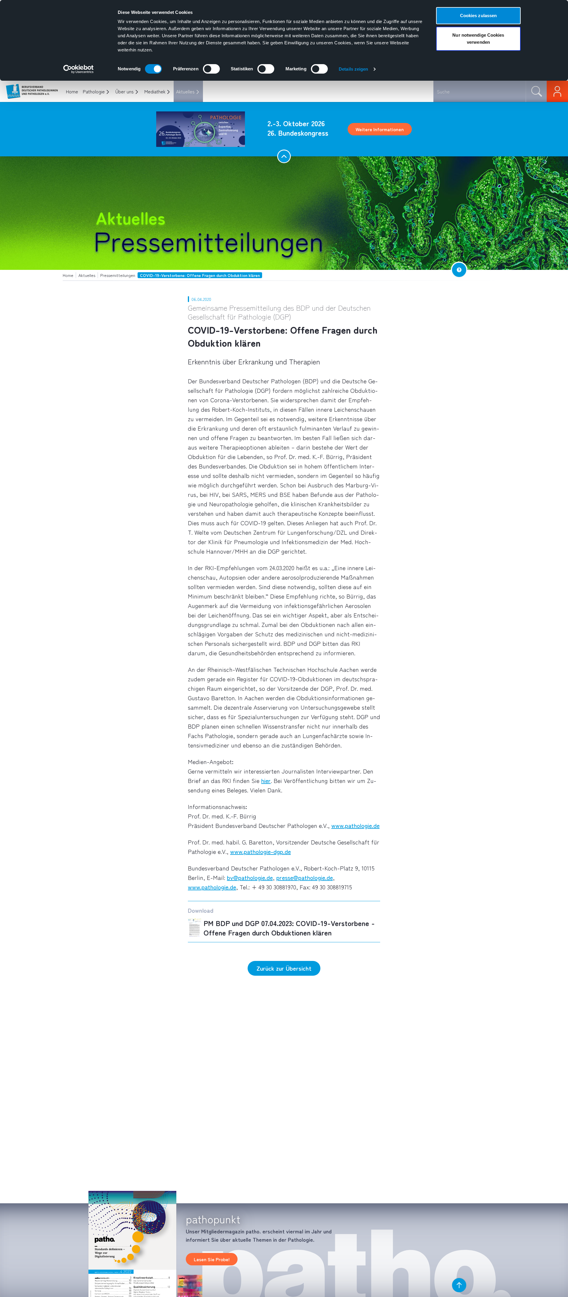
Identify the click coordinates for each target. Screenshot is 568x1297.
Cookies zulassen (478, 15)
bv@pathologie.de (250, 877)
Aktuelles (185, 91)
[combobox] (479, 91)
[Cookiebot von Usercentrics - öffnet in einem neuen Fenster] (78, 69)
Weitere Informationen (380, 129)
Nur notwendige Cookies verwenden (478, 39)
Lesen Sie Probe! (212, 1259)
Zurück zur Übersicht (284, 968)
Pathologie (94, 91)
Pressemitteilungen (208, 239)
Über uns (124, 91)
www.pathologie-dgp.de (260, 851)
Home (72, 91)
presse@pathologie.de (304, 877)
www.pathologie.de (355, 825)
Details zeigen (353, 69)
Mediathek (154, 91)
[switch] (211, 69)
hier (266, 780)
